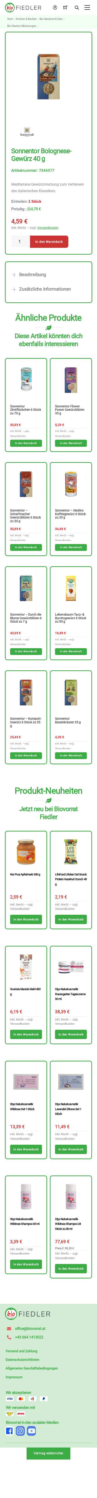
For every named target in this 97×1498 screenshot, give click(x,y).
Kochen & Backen (26, 19)
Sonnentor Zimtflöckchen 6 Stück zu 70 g (25, 410)
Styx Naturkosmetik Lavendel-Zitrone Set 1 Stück (68, 1109)
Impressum (14, 1377)
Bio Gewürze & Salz (50, 19)
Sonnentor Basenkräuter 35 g (68, 720)
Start (10, 19)
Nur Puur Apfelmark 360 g (25, 874)
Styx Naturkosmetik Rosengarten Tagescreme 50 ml (70, 994)
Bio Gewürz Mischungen (21, 26)
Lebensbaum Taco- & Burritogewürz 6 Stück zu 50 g (70, 618)
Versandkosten (47, 228)
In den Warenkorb (49, 242)
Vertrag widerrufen (49, 1453)
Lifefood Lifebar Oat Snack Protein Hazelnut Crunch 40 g (71, 879)
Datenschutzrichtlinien (22, 1360)
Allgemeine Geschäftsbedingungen (32, 1368)
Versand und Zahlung (21, 1351)
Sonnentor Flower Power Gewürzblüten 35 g (69, 410)
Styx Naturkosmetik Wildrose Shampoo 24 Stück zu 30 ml (68, 1223)
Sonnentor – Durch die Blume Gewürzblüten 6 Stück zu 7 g (26, 618)
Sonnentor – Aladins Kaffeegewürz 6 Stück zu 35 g (70, 514)
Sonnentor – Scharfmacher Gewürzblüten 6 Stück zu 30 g (25, 516)
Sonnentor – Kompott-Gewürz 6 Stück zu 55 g (26, 722)
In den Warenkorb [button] (26, 443)
